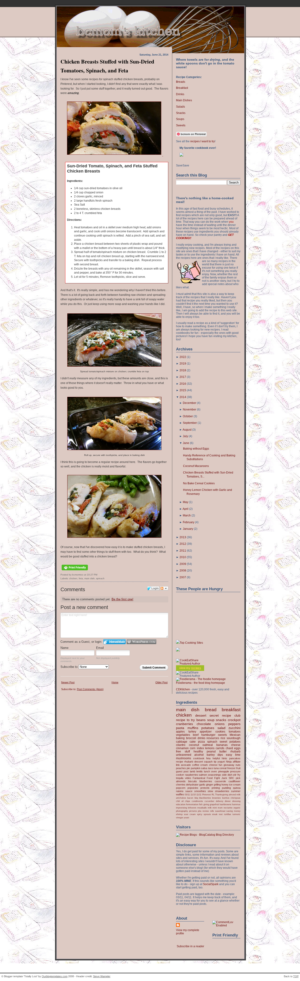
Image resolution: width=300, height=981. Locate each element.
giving (206, 804)
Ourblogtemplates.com (55, 976)
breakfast (231, 709)
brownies (216, 798)
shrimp (179, 814)
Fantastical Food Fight (206, 778)
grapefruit (214, 804)
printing (216, 787)
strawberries (222, 791)
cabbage (181, 741)
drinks (201, 738)
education (180, 804)
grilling (217, 784)
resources (212, 738)
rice (223, 738)
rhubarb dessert (193, 761)
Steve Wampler (101, 976)
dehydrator (192, 784)
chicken (73, 578)
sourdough (233, 738)
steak (215, 814)
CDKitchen (183, 689)
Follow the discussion (164, 588)
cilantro (180, 745)
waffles (180, 794)
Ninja (229, 761)
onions (220, 724)
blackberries (205, 798)
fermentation (192, 804)
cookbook (198, 758)
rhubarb (235, 751)
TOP (296, 976)
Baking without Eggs (196, 448)
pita (199, 811)
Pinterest (206, 794)
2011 (183, 550)
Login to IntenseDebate (114, 641)
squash (208, 761)
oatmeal (207, 745)
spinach (100, 578)
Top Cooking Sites (191, 642)
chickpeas (235, 798)
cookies (220, 731)
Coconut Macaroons (196, 466)
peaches (181, 768)
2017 (183, 377)
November (189, 409)
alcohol (199, 754)
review (205, 811)
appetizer (206, 731)
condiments (197, 801)
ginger (209, 784)
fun (220, 764)
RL (213, 794)
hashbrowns (225, 804)
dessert (200, 715)
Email (100, 648)
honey (225, 784)
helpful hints (220, 758)
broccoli (191, 738)
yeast (186, 817)
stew (210, 791)
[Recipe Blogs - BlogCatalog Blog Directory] (205, 834)
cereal (222, 768)
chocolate (204, 724)
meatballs (202, 807)
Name (64, 648)
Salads (180, 106)
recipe (179, 761)
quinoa (236, 787)
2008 (183, 570)
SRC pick (234, 778)
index (200, 748)
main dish (89, 578)
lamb (192, 771)
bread (211, 709)
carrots (220, 748)
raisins (180, 791)
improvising (181, 807)
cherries (180, 784)
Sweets (180, 125)
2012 (183, 543)
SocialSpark (210, 884)
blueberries (205, 781)
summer (235, 791)
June (186, 443)
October (188, 416)
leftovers (192, 807)
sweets (222, 735)
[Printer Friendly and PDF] (74, 570)
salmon (203, 774)
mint (215, 807)
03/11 (187, 794)
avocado (186, 764)
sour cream (190, 814)
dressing (236, 801)
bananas (222, 745)
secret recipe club (225, 715)
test (221, 814)
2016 (183, 383)
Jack (224, 778)
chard (229, 748)
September (190, 423)
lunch (207, 771)
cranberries (184, 724)
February (188, 522)
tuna (216, 768)
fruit (238, 768)
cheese (235, 745)
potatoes (207, 728)
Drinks (180, 94)
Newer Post (68, 682)
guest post (182, 771)
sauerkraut (220, 811)
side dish (227, 774)
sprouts (207, 814)
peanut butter (217, 751)
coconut (194, 745)
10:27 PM (92, 574)
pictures (193, 811)
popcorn (180, 787)
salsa (204, 768)
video (188, 778)
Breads (180, 81)
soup (210, 720)
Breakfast (182, 88)
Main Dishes (184, 100)
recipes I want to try (202, 141)
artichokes (181, 798)
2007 (183, 577)
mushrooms (183, 758)
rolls (212, 811)
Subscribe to (69, 667)
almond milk (234, 794)
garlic (202, 784)
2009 (183, 564)
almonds (181, 781)
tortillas (227, 814)
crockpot (234, 720)
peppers (234, 724)
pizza (201, 741)
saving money (233, 811)
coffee (195, 764)
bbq (196, 798)
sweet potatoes (230, 741)
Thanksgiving (221, 794)
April (185, 509)
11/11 (198, 794)
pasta (180, 728)
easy (229, 754)
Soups (180, 119)
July (185, 436)
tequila (179, 778)
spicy (199, 814)
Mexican (235, 735)
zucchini (234, 728)
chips (187, 801)
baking (180, 738)
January (188, 528)
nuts (238, 764)
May (185, 502)
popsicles (193, 787)
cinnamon (182, 748)
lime (237, 754)
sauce (188, 791)
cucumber (209, 801)
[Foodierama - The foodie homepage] (201, 679)
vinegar (179, 817)
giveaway (229, 764)
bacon (190, 798)
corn (192, 748)
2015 (183, 390)
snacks (221, 720)
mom (220, 807)
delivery (219, 801)
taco (210, 768)
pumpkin (195, 768)
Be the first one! (122, 599)
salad (221, 728)
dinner (228, 801)
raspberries (191, 774)
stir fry (236, 774)
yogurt (221, 761)
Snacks (180, 113)
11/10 (193, 794)
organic (236, 807)
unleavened (183, 754)
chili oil (180, 801)
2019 (183, 363)
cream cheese (208, 764)
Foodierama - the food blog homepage (200, 682)
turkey (192, 731)
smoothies (200, 791)
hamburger (208, 735)
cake (193, 741)
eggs (237, 748)
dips (220, 754)
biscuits (192, 781)
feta (81, 578)
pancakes (234, 758)
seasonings (214, 774)
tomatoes (234, 731)
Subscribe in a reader (190, 946)
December (189, 403)
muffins (193, 728)
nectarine (228, 807)
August (187, 429)
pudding (226, 787)
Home (115, 682)
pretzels (205, 787)
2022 (183, 357)
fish (200, 804)
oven (214, 771)
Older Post (161, 682)
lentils (199, 771)
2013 (183, 537)
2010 (183, 557)
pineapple (223, 771)
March (187, 515)
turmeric (236, 814)
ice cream (234, 784)
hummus (236, 804)
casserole (220, 781)
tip (215, 761)
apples (180, 731)
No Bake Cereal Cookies (199, 483)
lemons (209, 748)
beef (196, 735)
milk (210, 807)
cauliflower (234, 781)
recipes (196, 668)
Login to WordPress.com (141, 641)
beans (201, 720)
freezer (231, 768)
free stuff (183, 751)
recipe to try (185, 720)
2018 (183, 370)
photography (182, 811)
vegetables (183, 735)
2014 (183, 397)
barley (211, 754)
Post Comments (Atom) (90, 689)
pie (188, 768)
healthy (198, 751)
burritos (225, 798)
